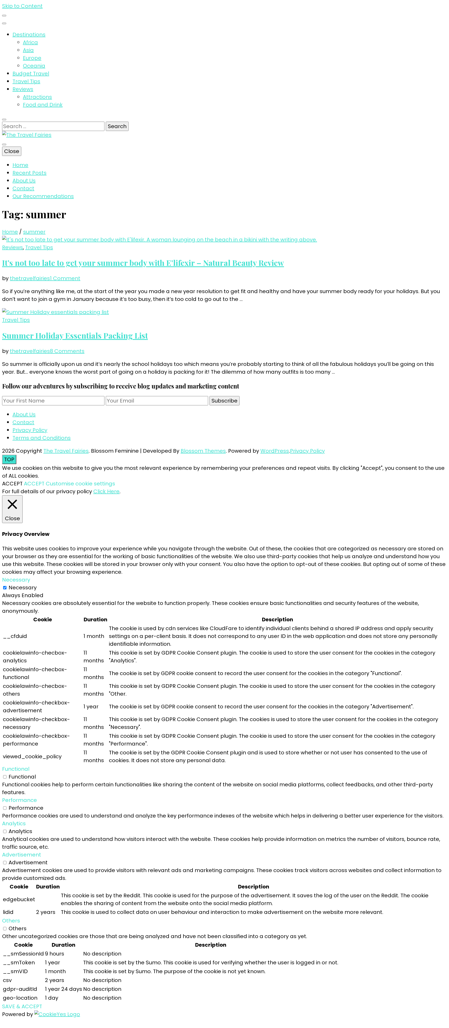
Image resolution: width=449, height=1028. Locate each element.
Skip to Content (22, 6)
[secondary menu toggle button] (4, 15)
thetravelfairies (30, 278)
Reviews (22, 89)
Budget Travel (30, 73)
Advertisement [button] (21, 854)
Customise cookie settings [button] (80, 483)
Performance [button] (19, 800)
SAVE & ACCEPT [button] (22, 1006)
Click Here (106, 491)
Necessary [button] (16, 579)
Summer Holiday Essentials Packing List (75, 335)
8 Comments (67, 351)
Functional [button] (15, 769)
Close (11, 151)
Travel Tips (26, 81)
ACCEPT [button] (34, 483)
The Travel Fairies (66, 450)
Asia (28, 50)
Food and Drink (43, 104)
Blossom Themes (203, 450)
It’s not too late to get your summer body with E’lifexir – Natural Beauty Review (143, 263)
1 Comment (65, 278)
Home (20, 165)
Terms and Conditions (41, 437)
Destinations (28, 34)
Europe (32, 58)
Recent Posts (29, 172)
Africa (30, 42)
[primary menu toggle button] (4, 144)
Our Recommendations (43, 196)
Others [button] (11, 920)
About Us (24, 180)
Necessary (23, 587)
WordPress (274, 450)
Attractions (37, 97)
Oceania (34, 65)
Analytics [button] (14, 823)
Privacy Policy (29, 430)
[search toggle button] (4, 119)
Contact (23, 188)
